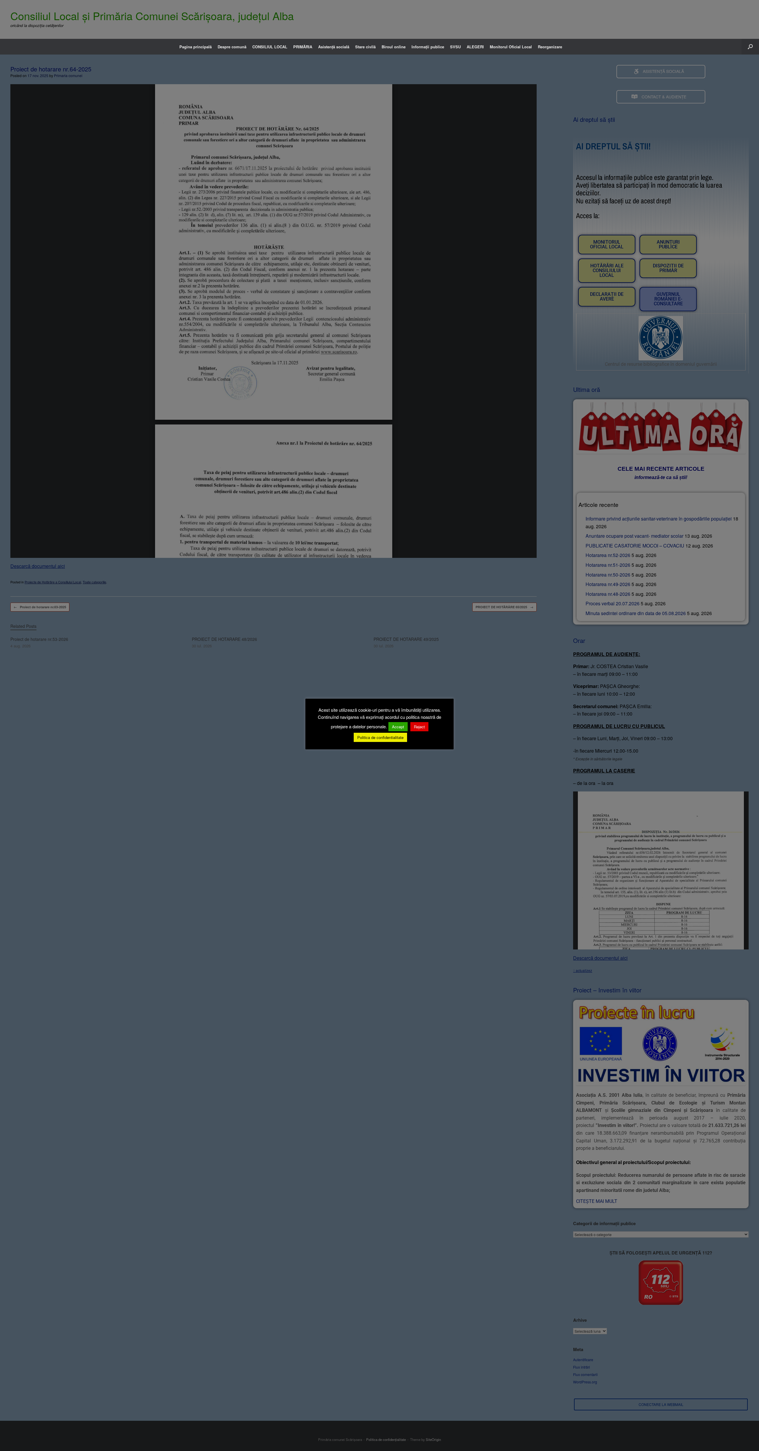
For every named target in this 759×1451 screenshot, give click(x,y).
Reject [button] (419, 727)
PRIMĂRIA (302, 47)
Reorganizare (550, 47)
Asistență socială (333, 47)
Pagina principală (195, 47)
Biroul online (394, 47)
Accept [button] (398, 727)
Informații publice (428, 47)
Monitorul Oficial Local (511, 47)
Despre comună (232, 47)
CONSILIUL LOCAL (269, 47)
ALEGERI (475, 47)
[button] (750, 47)
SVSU (455, 47)
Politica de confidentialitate (380, 737)
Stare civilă (365, 47)
